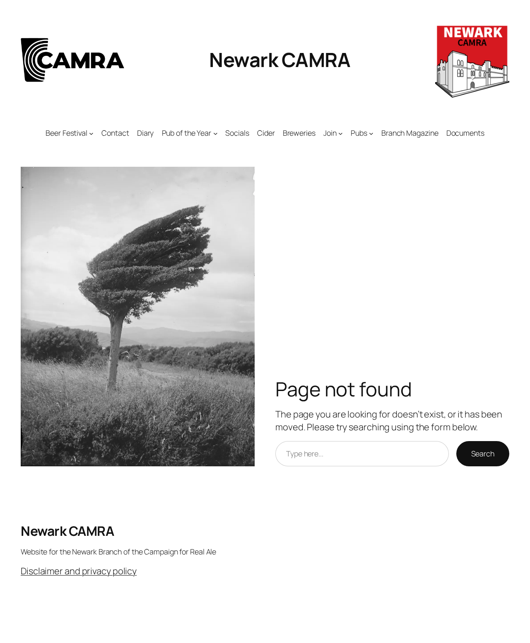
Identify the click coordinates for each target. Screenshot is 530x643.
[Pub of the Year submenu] (215, 133)
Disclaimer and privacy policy (79, 571)
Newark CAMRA (279, 59)
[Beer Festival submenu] (91, 133)
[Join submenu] (340, 133)
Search (482, 453)
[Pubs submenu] (371, 133)
